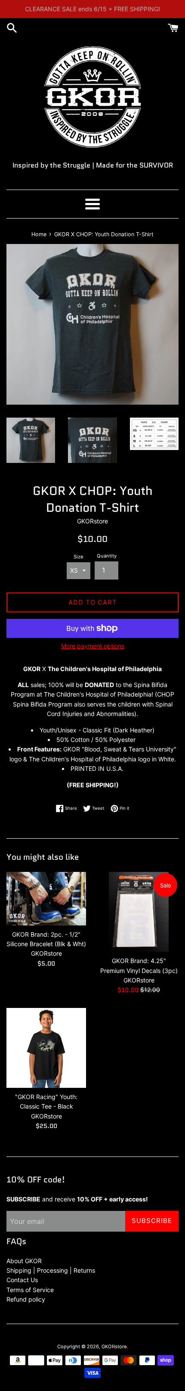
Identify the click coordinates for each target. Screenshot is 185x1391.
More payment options (92, 646)
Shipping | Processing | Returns (50, 1270)
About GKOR (24, 1260)
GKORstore (114, 1346)
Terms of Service (30, 1289)
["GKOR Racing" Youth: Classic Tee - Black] (46, 1048)
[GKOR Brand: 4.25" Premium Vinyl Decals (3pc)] (139, 912)
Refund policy (25, 1299)
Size (78, 557)
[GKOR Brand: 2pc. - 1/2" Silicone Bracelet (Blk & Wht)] (46, 898)
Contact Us (22, 1279)
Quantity (107, 556)
